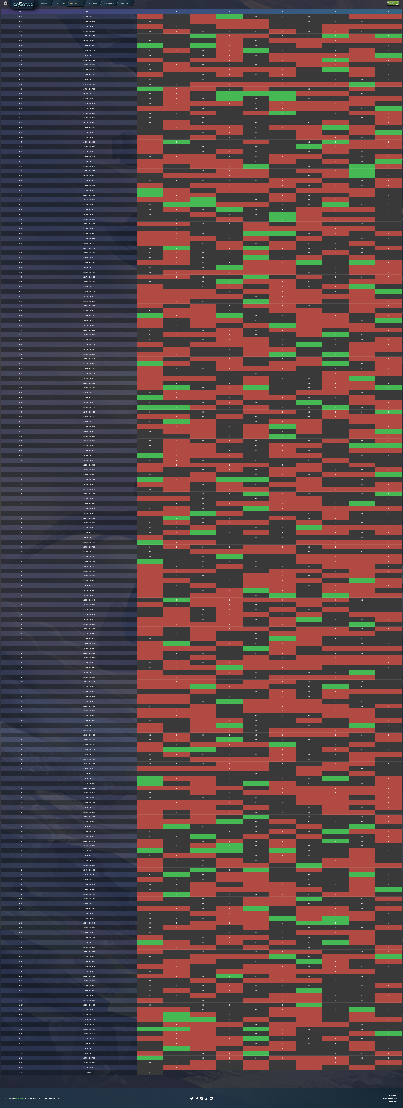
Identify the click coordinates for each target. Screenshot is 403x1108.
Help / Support (392, 1095)
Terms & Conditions (390, 1098)
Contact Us (393, 1101)
